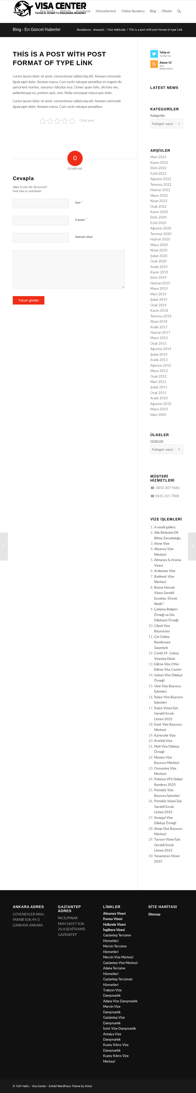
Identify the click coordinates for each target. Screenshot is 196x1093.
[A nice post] (192, 546)
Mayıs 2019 (159, 288)
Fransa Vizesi (112, 919)
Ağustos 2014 (160, 349)
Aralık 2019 (159, 267)
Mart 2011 (158, 382)
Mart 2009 (158, 415)
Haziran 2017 (160, 332)
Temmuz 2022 (161, 185)
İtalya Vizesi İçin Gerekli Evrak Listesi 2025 (166, 714)
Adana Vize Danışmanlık (120, 1001)
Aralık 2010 (159, 398)
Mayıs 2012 (159, 371)
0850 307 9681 (167, 488)
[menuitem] (47, 11)
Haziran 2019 (160, 283)
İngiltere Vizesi (114, 930)
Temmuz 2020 (161, 234)
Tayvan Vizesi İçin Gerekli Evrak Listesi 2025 (167, 845)
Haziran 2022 (160, 190)
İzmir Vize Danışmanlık (119, 1028)
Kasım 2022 (159, 163)
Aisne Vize (161, 543)
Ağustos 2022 (160, 179)
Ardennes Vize (164, 571)
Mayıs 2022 (159, 195)
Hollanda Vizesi (114, 924)
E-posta (81, 220)
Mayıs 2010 (159, 409)
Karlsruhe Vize (165, 735)
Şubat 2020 (158, 256)
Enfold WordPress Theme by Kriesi (70, 1086)
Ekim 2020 (158, 217)
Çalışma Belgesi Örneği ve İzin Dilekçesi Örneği (166, 615)
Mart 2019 (158, 294)
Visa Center (39, 1086)
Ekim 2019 (158, 278)
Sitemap (154, 914)
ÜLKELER (156, 441)
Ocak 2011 (158, 393)
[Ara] (179, 11)
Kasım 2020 (159, 212)
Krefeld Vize (163, 741)
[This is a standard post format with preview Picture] (4, 546)
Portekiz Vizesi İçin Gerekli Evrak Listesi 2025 (168, 807)
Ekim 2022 (158, 168)
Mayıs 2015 (159, 338)
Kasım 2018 (159, 310)
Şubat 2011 (158, 387)
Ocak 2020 (158, 261)
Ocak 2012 (158, 376)
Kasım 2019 (159, 272)
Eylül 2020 (158, 223)
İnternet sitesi (84, 237)
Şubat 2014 (158, 354)
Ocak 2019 (158, 305)
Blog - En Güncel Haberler (36, 29)
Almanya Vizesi (114, 913)
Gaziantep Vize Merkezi (120, 963)
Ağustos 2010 (160, 404)
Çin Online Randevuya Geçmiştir (162, 642)
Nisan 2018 (158, 321)
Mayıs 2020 (159, 245)
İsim (79, 202)
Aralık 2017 (159, 327)
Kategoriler (157, 115)
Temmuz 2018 (161, 316)
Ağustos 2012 (160, 365)
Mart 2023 (158, 157)
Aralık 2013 (159, 360)
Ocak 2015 (158, 343)
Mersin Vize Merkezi (118, 957)
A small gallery (165, 527)
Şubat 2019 (158, 299)
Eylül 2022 (158, 174)
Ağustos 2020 (160, 228)
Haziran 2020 (160, 239)
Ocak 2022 (158, 206)
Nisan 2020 (158, 250)
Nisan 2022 (158, 201)
